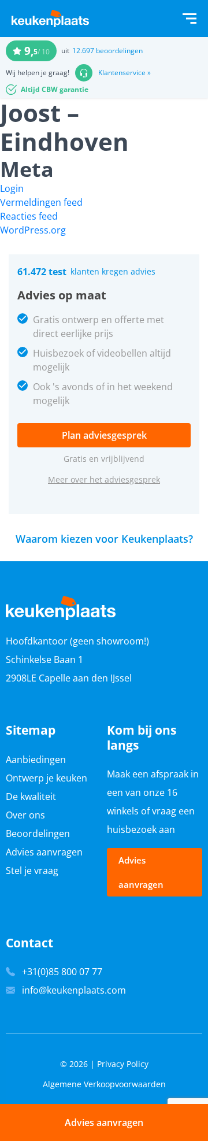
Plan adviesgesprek (104, 435)
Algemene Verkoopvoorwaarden (104, 1084)
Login (12, 188)
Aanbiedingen (36, 759)
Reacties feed (29, 216)
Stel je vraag (32, 870)
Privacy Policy (122, 1063)
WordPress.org (33, 230)
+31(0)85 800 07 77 (62, 971)
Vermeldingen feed (41, 202)
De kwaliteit (31, 796)
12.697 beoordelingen (107, 50)
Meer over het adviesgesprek (104, 479)
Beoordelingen (38, 833)
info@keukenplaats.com (74, 990)
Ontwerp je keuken (46, 778)
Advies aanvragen (44, 852)
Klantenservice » (124, 72)
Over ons (25, 815)
